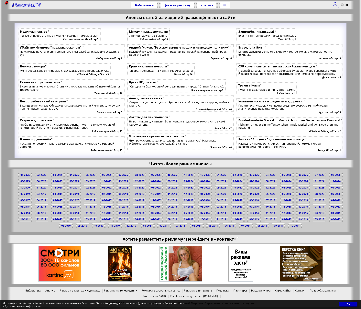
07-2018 (270, 200)
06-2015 (41, 206)
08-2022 (205, 187)
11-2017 (156, 200)
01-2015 (303, 213)
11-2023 (123, 181)
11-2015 (90, 206)
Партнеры (240, 290)
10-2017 (139, 200)
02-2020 (221, 194)
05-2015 (25, 206)
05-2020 (270, 194)
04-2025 (74, 175)
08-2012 (172, 219)
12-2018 (319, 200)
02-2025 (41, 175)
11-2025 (188, 175)
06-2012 (139, 219)
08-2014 (221, 213)
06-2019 (90, 194)
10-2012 (205, 219)
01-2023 (286, 187)
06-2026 (303, 175)
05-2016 (188, 206)
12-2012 (237, 219)
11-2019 (172, 194)
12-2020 (57, 187)
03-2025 (57, 175)
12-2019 (188, 194)
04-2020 (254, 194)
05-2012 (123, 219)
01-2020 (205, 194)
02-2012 (74, 219)
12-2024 (336, 181)
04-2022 (139, 187)
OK (348, 304)
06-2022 (172, 187)
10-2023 (107, 181)
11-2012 (221, 219)
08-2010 (66, 225)
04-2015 (336, 213)
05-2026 (286, 175)
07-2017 (90, 200)
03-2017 (25, 200)
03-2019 (41, 194)
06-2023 (41, 181)
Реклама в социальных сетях (160, 290)
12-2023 (139, 181)
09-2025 (156, 175)
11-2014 (270, 213)
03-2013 (286, 219)
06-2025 (107, 175)
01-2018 (172, 200)
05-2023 (25, 181)
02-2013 (270, 219)
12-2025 (205, 175)
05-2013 (319, 219)
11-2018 (303, 200)
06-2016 (205, 206)
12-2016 (303, 206)
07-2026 (319, 175)
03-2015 (319, 213)
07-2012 (156, 219)
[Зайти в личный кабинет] (335, 5)
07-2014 (205, 213)
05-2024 (221, 181)
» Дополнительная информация (22, 306)
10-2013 (74, 213)
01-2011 (147, 225)
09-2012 (188, 219)
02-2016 (139, 206)
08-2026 (336, 175)
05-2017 (57, 200)
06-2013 (336, 219)
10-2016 (270, 206)
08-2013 (41, 213)
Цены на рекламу (177, 5)
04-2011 (197, 225)
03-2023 (319, 187)
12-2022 (270, 187)
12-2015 (107, 206)
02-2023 (303, 187)
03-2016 (156, 206)
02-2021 (90, 187)
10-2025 (172, 175)
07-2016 (221, 206)
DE (347, 5)
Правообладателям (323, 290)
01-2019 (336, 200)
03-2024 (188, 181)
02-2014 (139, 213)
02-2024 (172, 181)
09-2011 (278, 225)
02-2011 (164, 225)
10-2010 (98, 225)
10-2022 (237, 187)
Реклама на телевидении (120, 290)
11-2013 (90, 213)
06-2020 (286, 194)
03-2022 (123, 187)
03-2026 (254, 175)
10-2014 (254, 213)
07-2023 (57, 181)
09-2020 (336, 194)
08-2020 (319, 194)
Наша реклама (261, 290)
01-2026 (221, 175)
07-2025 (123, 175)
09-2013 (57, 213)
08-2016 (237, 206)
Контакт (207, 5)
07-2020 (303, 194)
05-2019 (74, 194)
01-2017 (319, 206)
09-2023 (90, 181)
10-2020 (25, 187)
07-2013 (25, 213)
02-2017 (336, 206)
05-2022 (156, 187)
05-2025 (90, 175)
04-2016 (172, 206)
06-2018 (254, 200)
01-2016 (123, 206)
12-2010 (131, 225)
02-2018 (188, 200)
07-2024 (254, 181)
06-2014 (188, 213)
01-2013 (254, 219)
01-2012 (57, 219)
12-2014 (286, 213)
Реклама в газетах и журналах (80, 290)
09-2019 (139, 194)
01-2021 (74, 187)
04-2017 (41, 200)
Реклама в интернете (198, 290)
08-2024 (270, 181)
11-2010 (115, 225)
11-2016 (286, 206)
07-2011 (246, 225)
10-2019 (156, 194)
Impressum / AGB (154, 296)
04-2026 (270, 175)
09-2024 (286, 181)
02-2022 (107, 187)
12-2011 (41, 219)
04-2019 (57, 194)
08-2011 (262, 225)
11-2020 (41, 187)
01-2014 (123, 213)
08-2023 (74, 181)
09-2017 (123, 200)
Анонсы (50, 290)
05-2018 (237, 200)
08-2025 (139, 175)
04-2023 (336, 187)
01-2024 (156, 181)
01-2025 (25, 175)
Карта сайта (283, 290)
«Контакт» (225, 239)
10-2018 (286, 200)
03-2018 (205, 200)
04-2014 (172, 213)
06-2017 (74, 200)
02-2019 (25, 194)
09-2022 (221, 187)
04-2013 (303, 219)
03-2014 (156, 213)
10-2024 (303, 181)
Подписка (222, 290)
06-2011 (229, 225)
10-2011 (295, 225)
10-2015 (74, 206)
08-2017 (107, 200)
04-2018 (221, 200)
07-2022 (188, 187)
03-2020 (237, 194)
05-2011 (213, 225)
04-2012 (107, 219)
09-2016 (254, 206)
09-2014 (237, 213)
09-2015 (57, 206)
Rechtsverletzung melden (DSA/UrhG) (194, 296)
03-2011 (180, 225)
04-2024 (205, 181)
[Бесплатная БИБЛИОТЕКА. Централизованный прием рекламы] (26, 5)
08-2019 (123, 194)
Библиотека (144, 5)
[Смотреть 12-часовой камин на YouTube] (120, 264)
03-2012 (90, 219)
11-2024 (319, 181)
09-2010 (82, 225)
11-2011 (25, 219)
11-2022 (254, 187)
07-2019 (107, 194)
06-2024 (237, 181)
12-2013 (107, 213)
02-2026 (237, 175)
